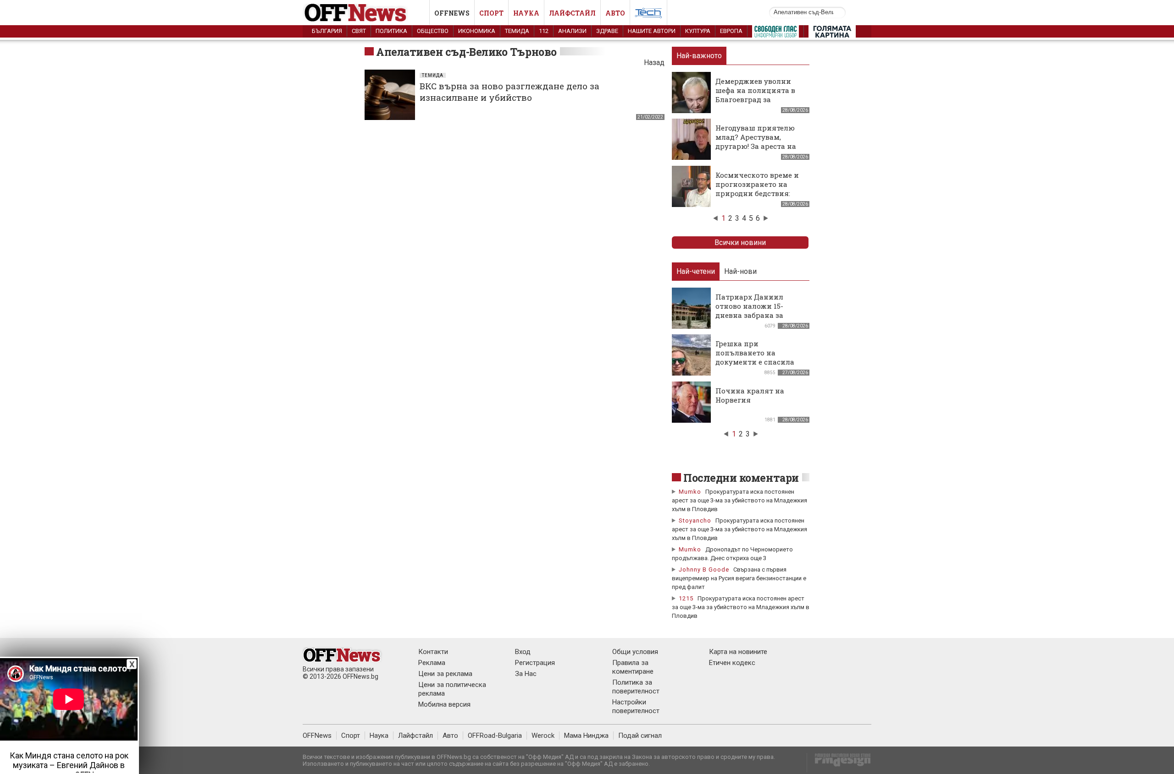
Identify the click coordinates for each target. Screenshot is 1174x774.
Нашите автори (652, 30)
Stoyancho (695, 520)
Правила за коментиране (632, 667)
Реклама (431, 663)
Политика (391, 30)
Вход (523, 652)
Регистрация (535, 663)
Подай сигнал (640, 735)
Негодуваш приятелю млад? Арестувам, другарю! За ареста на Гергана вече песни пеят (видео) (755, 146)
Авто (615, 13)
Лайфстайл (572, 13)
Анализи (572, 30)
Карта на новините (738, 652)
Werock (543, 735)
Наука (526, 13)
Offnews (452, 13)
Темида (517, 30)
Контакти (433, 652)
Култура (697, 30)
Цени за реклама (445, 674)
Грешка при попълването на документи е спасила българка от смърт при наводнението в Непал (758, 362)
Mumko (690, 491)
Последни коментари (741, 478)
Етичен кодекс (732, 663)
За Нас (526, 674)
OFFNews (317, 735)
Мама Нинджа (586, 735)
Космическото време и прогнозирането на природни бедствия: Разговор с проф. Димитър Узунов (757, 193)
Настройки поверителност (635, 706)
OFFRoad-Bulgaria (495, 735)
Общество (433, 30)
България (327, 30)
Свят (359, 30)
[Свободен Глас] (775, 33)
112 (543, 30)
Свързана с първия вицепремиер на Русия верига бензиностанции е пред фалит (739, 578)
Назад (654, 62)
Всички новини (740, 242)
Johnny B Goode (704, 569)
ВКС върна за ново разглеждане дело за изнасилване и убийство (509, 91)
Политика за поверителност (635, 686)
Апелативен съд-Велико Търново (466, 52)
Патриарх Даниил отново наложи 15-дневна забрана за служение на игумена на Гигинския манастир (760, 315)
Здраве (607, 30)
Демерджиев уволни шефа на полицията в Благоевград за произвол (755, 94)
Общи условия (635, 652)
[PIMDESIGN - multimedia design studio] (839, 762)
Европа (731, 30)
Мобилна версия (444, 704)
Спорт (491, 13)
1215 (686, 598)
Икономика (476, 30)
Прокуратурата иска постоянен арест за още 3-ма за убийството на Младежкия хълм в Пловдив (739, 500)
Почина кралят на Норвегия (749, 395)
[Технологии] (648, 14)
